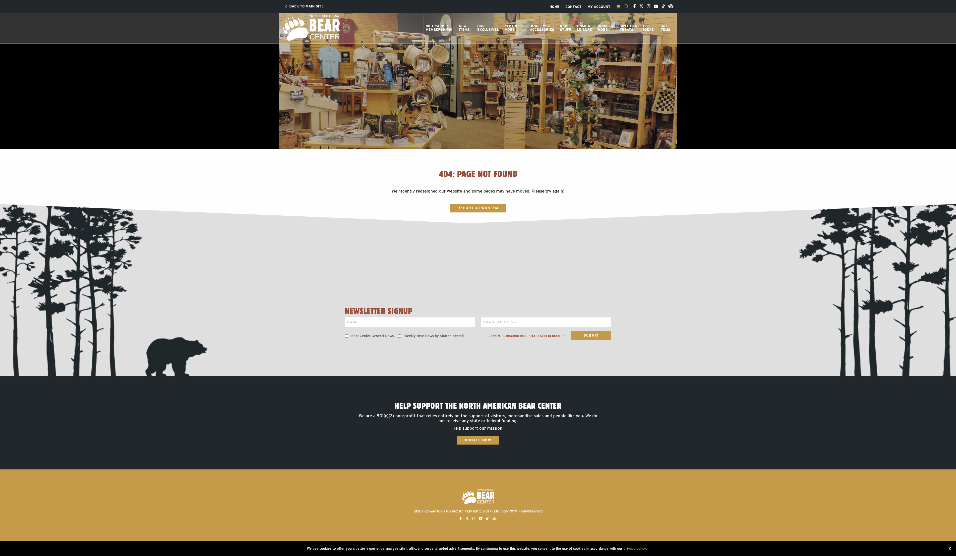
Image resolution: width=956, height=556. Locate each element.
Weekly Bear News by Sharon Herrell (434, 336)
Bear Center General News (372, 336)
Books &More (605, 28)
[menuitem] (304, 6)
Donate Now (478, 440)
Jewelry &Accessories (542, 28)
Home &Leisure (584, 28)
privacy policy (635, 549)
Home (554, 7)
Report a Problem (478, 208)
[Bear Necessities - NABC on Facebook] (633, 6)
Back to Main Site (306, 6)
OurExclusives (488, 28)
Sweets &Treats (628, 28)
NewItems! (465, 28)
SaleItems (664, 28)
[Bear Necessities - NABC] (311, 27)
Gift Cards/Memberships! (439, 28)
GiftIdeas (648, 28)
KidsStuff (565, 28)
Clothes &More (514, 28)
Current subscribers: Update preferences (524, 336)
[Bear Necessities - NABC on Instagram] (647, 6)
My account (599, 7)
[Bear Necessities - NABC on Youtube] (654, 6)
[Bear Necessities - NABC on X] (640, 6)
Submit (591, 335)
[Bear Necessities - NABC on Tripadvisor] (669, 6)
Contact (573, 7)
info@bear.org (532, 511)
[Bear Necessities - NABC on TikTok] (662, 6)
